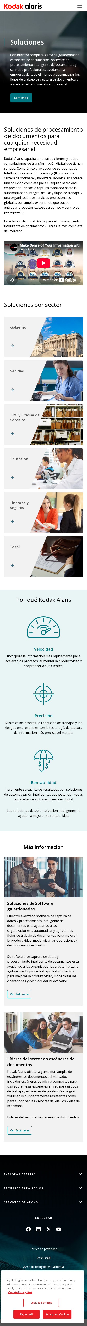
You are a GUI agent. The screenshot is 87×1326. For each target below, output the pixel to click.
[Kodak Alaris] (23, 6)
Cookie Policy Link (20, 1292)
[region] (42, 1296)
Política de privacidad (43, 1249)
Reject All (26, 1314)
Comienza (21, 98)
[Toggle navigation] (80, 6)
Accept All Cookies (57, 1314)
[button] (43, 1174)
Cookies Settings (41, 1302)
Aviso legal (44, 1258)
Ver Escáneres (19, 1130)
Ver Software (19, 994)
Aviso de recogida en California (43, 1267)
